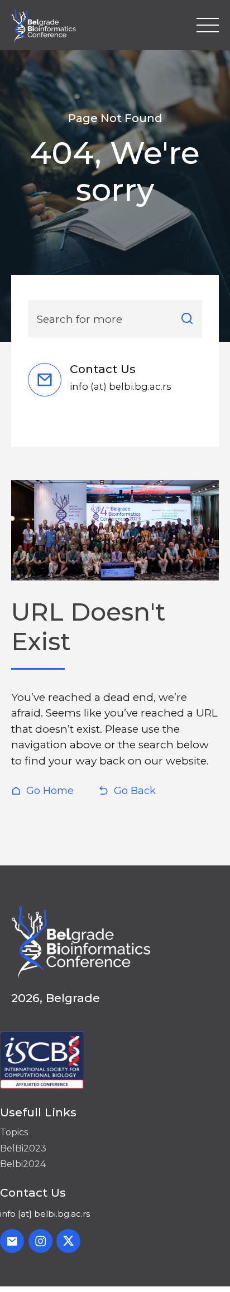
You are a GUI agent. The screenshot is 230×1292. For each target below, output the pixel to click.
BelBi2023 (23, 1148)
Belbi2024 (23, 1164)
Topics (14, 1132)
